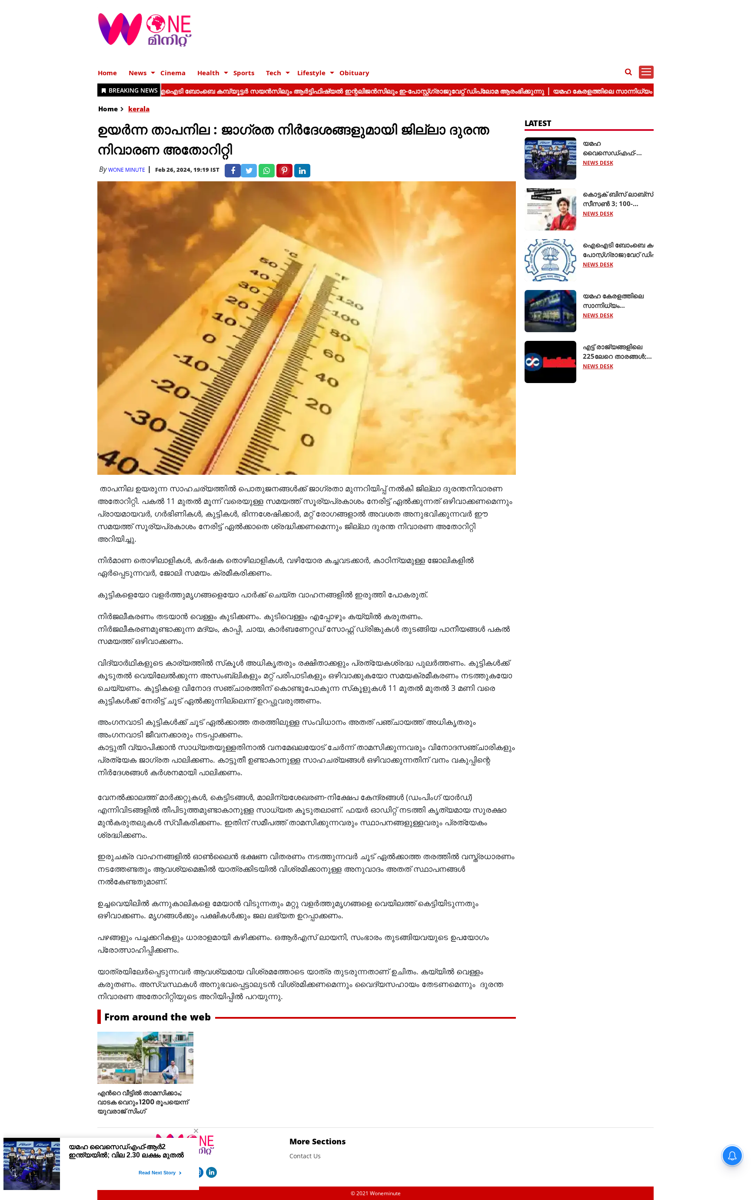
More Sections (317, 1141)
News (137, 72)
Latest (538, 123)
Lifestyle (311, 72)
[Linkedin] (211, 1172)
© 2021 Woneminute (376, 1193)
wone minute (126, 169)
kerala (139, 108)
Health (208, 72)
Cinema (173, 72)
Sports (243, 72)
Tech (273, 72)
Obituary (354, 72)
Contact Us (305, 1156)
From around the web (157, 1016)
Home (107, 72)
